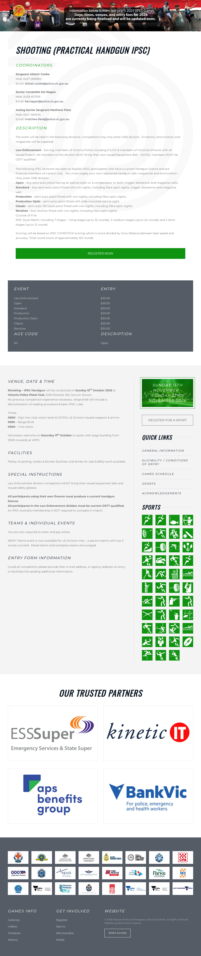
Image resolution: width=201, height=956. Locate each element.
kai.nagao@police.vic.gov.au (44, 101)
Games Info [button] (59, 10)
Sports (79, 10)
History (13, 940)
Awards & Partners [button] (148, 10)
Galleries (14, 920)
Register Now (124, 10)
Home (39, 10)
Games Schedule (158, 474)
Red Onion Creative (129, 923)
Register (62, 920)
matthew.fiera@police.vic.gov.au (47, 119)
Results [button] (101, 10)
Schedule (14, 933)
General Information (163, 450)
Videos (12, 926)
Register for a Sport (167, 420)
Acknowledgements (161, 493)
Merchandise (177, 10)
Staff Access (117, 933)
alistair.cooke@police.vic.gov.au (46, 83)
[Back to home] (19, 11)
